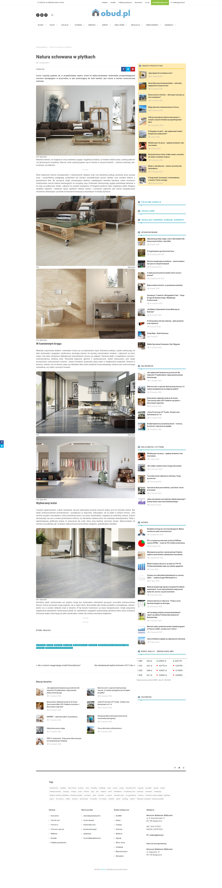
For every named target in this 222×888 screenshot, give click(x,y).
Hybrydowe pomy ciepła (56, 728)
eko (97, 791)
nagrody (140, 788)
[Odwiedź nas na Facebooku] (38, 15)
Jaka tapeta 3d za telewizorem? (160, 73)
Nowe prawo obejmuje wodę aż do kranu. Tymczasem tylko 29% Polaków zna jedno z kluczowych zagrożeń (63, 704)
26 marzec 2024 (157, 183)
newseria (101, 795)
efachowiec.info (89, 825)
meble (68, 799)
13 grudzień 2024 (157, 125)
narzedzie (148, 791)
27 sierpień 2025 (157, 89)
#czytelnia (41, 645)
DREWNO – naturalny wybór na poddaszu (62, 717)
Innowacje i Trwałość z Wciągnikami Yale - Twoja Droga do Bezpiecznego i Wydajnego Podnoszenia (165, 297)
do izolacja (102, 799)
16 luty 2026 (154, 569)
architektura (118, 791)
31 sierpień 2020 (157, 76)
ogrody (156, 788)
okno (109, 788)
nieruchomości (131, 788)
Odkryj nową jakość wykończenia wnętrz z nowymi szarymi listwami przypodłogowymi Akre (165, 119)
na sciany (87, 795)
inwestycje (157, 791)
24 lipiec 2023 (154, 288)
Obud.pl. (103, 869)
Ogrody (118, 838)
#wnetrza (58, 645)
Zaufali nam (147, 211)
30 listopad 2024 (157, 110)
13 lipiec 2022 (156, 148)
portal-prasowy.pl (89, 829)
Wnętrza (119, 834)
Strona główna (41, 47)
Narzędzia (119, 856)
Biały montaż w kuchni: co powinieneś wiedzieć (165, 285)
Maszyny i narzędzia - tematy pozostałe (150, 799)
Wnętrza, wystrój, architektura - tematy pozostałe (66, 795)
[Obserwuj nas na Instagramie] (46, 15)
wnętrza (103, 791)
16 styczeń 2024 (156, 347)
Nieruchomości (121, 851)
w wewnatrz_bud (129, 791)
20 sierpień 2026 (106, 696)
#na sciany (68, 645)
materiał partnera (55, 791)
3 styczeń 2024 (155, 327)
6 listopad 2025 (155, 546)
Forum (147, 2)
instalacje (102, 788)
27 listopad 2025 (157, 172)
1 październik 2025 (156, 558)
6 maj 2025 (154, 337)
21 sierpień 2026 (55, 696)
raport (118, 799)
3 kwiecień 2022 (155, 505)
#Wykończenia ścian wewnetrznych (59, 648)
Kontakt (113, 2)
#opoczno (93, 645)
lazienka (111, 799)
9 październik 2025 (156, 535)
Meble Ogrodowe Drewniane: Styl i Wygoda (163, 344)
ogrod (52, 799)
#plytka (50, 645)
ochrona (140, 795)
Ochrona (119, 829)
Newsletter (138, 2)
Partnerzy (54, 825)
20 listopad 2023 (156, 482)
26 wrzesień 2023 (156, 303)
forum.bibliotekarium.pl (92, 838)
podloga (125, 799)
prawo (115, 788)
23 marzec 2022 (155, 493)
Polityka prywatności (125, 2)
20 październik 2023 (157, 278)
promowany (84, 799)
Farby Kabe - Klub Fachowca (157, 333)
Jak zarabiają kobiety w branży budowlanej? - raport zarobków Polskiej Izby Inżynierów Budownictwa (164, 615)
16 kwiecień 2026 (157, 160)
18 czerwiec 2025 (156, 606)
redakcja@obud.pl (178, 2)
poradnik (148, 788)
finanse (86, 791)
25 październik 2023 (157, 254)
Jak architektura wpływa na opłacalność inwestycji (166, 639)
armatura (75, 799)
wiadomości (54, 788)
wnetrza (80, 788)
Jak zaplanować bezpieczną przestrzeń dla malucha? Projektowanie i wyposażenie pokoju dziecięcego (63, 690)
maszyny (66, 791)
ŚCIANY (119, 816)
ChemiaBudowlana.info (160, 2)
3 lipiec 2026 (155, 137)
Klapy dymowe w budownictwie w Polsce (163, 107)
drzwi (80, 791)
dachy (162, 788)
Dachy (118, 820)
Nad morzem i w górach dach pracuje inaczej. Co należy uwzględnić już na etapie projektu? (114, 690)
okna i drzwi (72, 788)
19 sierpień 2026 (55, 720)
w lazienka (93, 799)
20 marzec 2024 (155, 315)
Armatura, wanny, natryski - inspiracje (158, 795)
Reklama (105, 2)
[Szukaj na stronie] (52, 15)
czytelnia (63, 788)
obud (110, 791)
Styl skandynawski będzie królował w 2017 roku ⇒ (114, 665)
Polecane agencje (151, 202)
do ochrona (60, 799)
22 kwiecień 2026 (156, 595)
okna (87, 788)
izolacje (73, 791)
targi (92, 791)
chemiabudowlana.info (91, 816)
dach (94, 795)
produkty (94, 788)
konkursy (140, 791)
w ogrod (109, 795)
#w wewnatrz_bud (80, 645)
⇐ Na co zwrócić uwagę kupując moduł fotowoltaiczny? (58, 665)
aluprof (132, 799)
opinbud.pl (87, 834)
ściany (121, 788)
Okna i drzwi (120, 843)
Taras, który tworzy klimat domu (110, 728)
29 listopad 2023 (156, 267)
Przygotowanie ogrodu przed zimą (160, 251)
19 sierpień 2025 (157, 100)
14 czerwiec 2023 (156, 469)
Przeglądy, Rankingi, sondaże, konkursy (162, 220)
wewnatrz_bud (119, 795)
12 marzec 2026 (155, 621)
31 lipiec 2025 (154, 581)
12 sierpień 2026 (106, 722)
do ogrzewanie (131, 795)
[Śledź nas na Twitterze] (42, 15)
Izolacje (119, 825)
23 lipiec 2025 (154, 642)
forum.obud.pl (88, 820)
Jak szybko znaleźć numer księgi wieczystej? (164, 466)
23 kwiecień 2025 (156, 632)
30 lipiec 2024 (154, 244)
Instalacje (119, 847)
